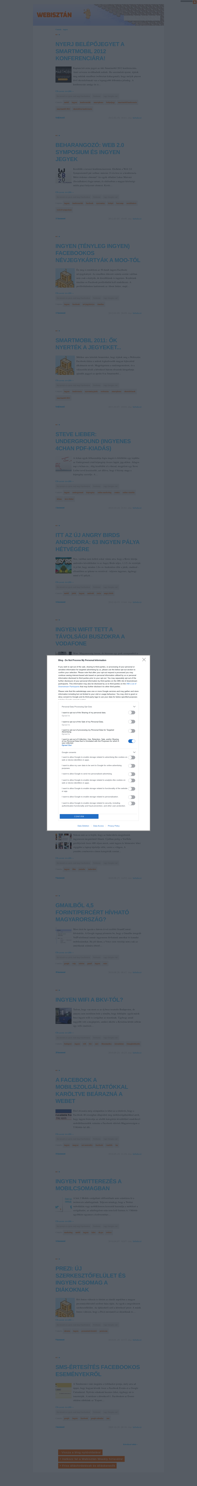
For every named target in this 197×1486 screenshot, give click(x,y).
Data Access (98, 826)
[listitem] (98, 706)
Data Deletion (83, 826)
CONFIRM (79, 816)
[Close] (144, 660)
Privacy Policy (114, 826)
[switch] (131, 712)
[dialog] (98, 743)
